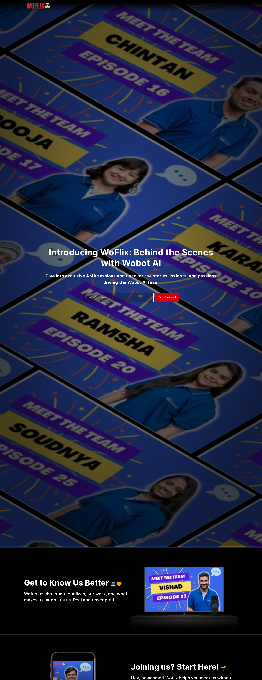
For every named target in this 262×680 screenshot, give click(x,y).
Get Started (167, 297)
